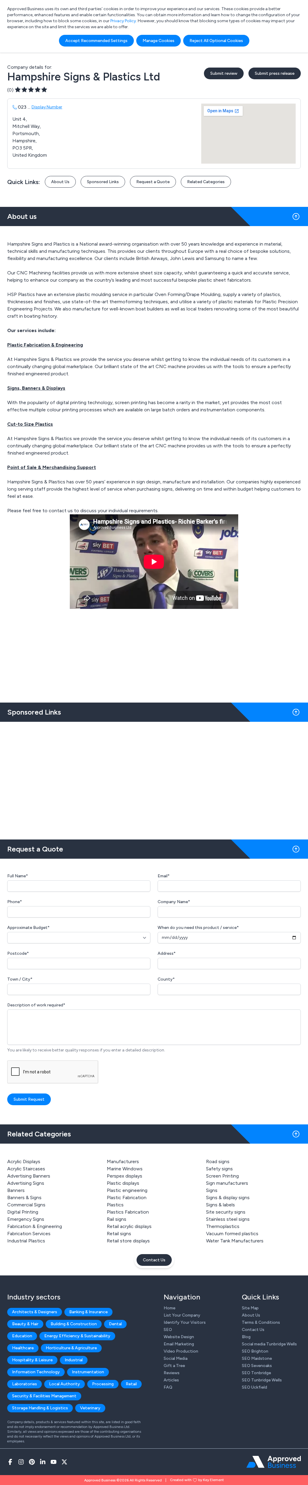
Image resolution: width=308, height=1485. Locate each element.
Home (169, 1308)
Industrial (74, 1360)
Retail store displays (128, 1241)
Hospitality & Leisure (32, 1360)
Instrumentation (88, 1372)
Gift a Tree (174, 1365)
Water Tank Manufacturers (234, 1241)
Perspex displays (124, 1176)
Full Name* (17, 876)
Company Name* (174, 901)
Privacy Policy (123, 20)
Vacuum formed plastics (232, 1233)
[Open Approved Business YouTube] (54, 1462)
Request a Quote (153, 181)
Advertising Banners (28, 1176)
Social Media (175, 1358)
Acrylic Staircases (26, 1169)
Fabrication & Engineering (34, 1226)
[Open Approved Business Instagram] (21, 1462)
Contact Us (154, 1260)
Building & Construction (74, 1323)
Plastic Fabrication (126, 1197)
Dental (115, 1323)
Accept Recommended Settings (96, 40)
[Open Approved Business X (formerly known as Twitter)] (64, 1462)
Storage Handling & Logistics (40, 1408)
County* (166, 979)
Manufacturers (123, 1161)
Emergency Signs (25, 1219)
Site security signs (225, 1212)
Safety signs (219, 1169)
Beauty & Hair (25, 1323)
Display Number (47, 107)
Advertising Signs (25, 1183)
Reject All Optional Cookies (216, 40)
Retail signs (119, 1233)
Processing (103, 1384)
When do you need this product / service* (198, 927)
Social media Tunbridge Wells (269, 1344)
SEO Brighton (255, 1351)
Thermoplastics (222, 1226)
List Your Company (182, 1315)
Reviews (172, 1372)
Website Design (179, 1336)
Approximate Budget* (28, 927)
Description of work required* (36, 1005)
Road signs (217, 1161)
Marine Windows (125, 1169)
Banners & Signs (24, 1197)
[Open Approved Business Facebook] (10, 1462)
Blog (246, 1336)
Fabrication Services (29, 1233)
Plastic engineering (127, 1190)
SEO (168, 1329)
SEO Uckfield (254, 1387)
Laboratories (24, 1384)
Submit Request (29, 1099)
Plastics (115, 1205)
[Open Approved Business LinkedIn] (43, 1462)
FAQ (168, 1387)
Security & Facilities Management (44, 1396)
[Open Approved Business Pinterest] (32, 1462)
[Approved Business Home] (273, 1462)
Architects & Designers (34, 1311)
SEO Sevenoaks (257, 1365)
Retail (131, 1384)
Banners (16, 1190)
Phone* (14, 901)
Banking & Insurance (88, 1311)
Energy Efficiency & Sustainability (77, 1335)
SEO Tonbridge (256, 1372)
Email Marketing (179, 1344)
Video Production (181, 1351)
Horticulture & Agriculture (71, 1347)
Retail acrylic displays (129, 1226)
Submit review (223, 73)
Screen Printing (222, 1176)
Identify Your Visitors (185, 1322)
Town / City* (19, 979)
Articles (171, 1380)
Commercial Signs (26, 1205)
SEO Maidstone (257, 1358)
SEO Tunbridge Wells (262, 1380)
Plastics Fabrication (128, 1212)
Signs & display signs (228, 1197)
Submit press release (274, 73)
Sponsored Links (103, 181)
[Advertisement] (154, 778)
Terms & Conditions (261, 1322)
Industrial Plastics (26, 1241)
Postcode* (18, 953)
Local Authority (64, 1384)
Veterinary (90, 1408)
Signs (211, 1190)
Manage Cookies (158, 40)
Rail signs (116, 1219)
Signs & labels (220, 1205)
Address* (167, 953)
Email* (164, 876)
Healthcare (23, 1347)
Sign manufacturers (227, 1183)
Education (22, 1335)
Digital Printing (22, 1212)
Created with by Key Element (197, 1480)
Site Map (250, 1308)
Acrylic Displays (23, 1161)
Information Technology (36, 1372)
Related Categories (206, 181)
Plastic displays (123, 1183)
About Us (60, 181)
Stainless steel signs (228, 1219)
